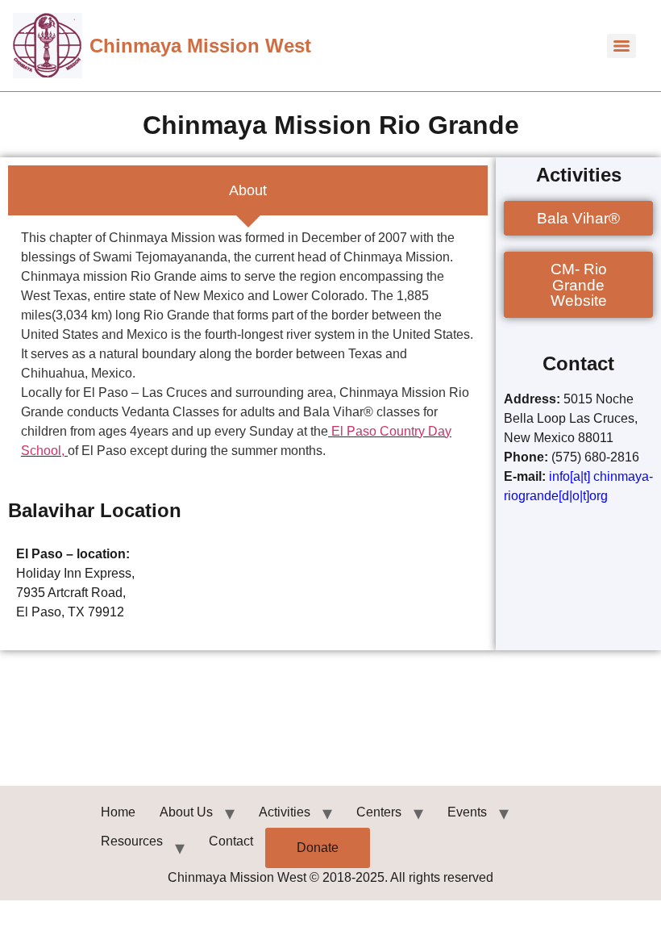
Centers (378, 812)
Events (467, 812)
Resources (132, 841)
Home (118, 812)
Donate (318, 847)
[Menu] (621, 46)
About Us (186, 812)
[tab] (248, 190)
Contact (231, 841)
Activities (284, 812)
